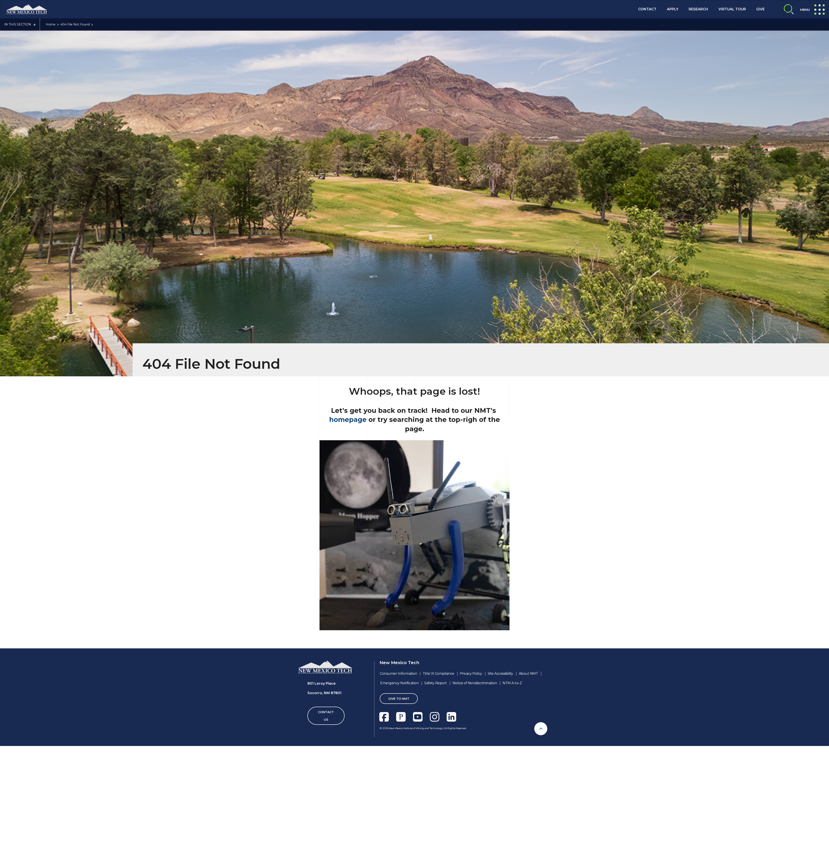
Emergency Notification (399, 683)
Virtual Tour (732, 9)
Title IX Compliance (438, 673)
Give (760, 9)
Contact (647, 9)
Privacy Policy (471, 673)
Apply (672, 9)
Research (698, 9)
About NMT (528, 673)
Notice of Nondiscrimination (474, 683)
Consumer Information (398, 673)
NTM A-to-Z (512, 683)
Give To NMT (398, 699)
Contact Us (326, 716)
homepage (348, 420)
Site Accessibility (500, 673)
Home (50, 24)
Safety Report (435, 683)
